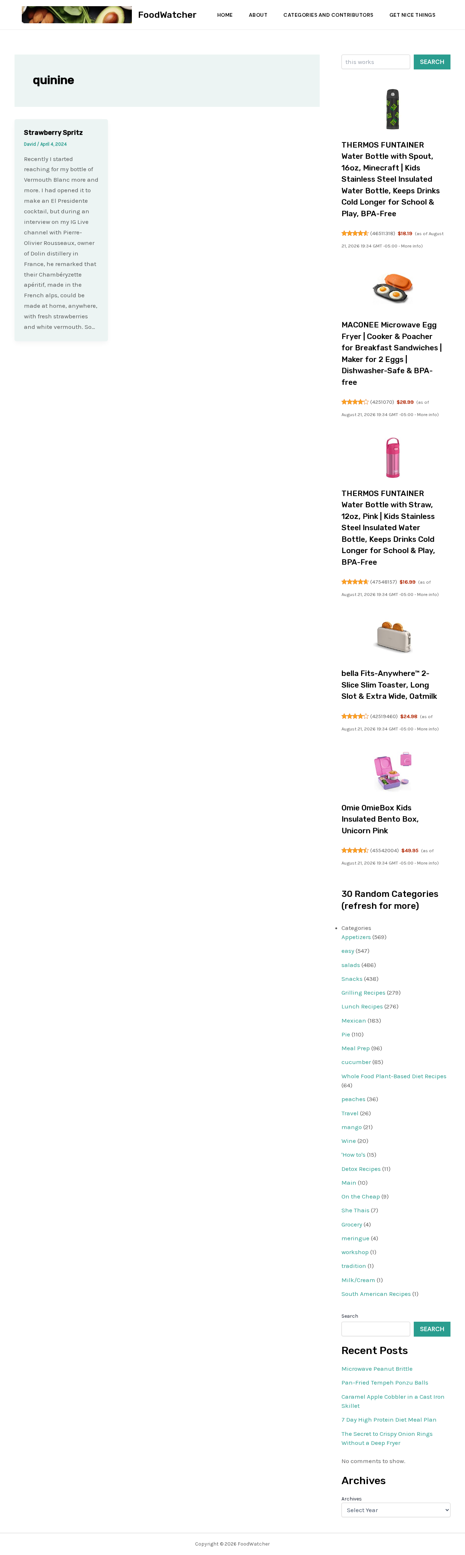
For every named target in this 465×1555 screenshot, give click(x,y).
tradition (353, 1265)
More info (411, 246)
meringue (355, 1238)
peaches (353, 1099)
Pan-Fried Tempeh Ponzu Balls (384, 1382)
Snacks (352, 978)
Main (348, 1182)
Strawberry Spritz (53, 133)
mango (351, 1127)
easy (347, 950)
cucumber (356, 1061)
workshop (355, 1252)
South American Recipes (376, 1293)
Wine (348, 1140)
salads (350, 964)
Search (432, 62)
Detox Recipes (361, 1168)
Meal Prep (355, 1048)
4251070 (382, 402)
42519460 (384, 716)
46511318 (382, 233)
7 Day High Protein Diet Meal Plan (389, 1419)
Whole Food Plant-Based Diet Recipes (393, 1076)
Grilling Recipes (363, 992)
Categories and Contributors (328, 14)
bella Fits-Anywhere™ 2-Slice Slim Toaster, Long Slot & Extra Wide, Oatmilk (389, 685)
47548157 (383, 582)
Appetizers (356, 936)
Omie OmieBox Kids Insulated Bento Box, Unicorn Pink (380, 819)
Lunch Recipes (362, 1006)
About (258, 14)
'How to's (353, 1154)
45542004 (384, 850)
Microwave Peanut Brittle (377, 1368)
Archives (351, 1499)
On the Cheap (360, 1196)
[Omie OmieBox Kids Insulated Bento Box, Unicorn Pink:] (393, 772)
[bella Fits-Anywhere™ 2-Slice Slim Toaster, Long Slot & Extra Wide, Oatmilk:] (393, 638)
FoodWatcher (167, 14)
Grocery (351, 1224)
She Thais (355, 1210)
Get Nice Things (412, 14)
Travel (350, 1113)
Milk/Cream (358, 1280)
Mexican (353, 1020)
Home (225, 14)
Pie (345, 1034)
